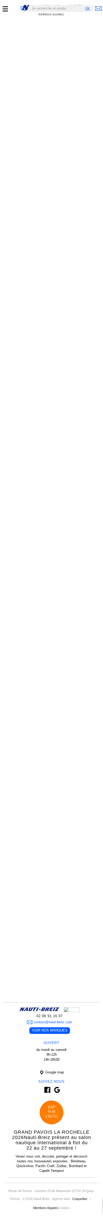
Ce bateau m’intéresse (33, 129)
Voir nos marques (49, 1030)
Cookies (64, 1208)
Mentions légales (45, 1208)
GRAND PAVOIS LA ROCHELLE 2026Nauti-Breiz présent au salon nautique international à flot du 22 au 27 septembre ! (51, 1139)
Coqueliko (79, 1199)
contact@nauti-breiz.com (53, 1022)
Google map (54, 1072)
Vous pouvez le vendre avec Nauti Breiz (51, 272)
